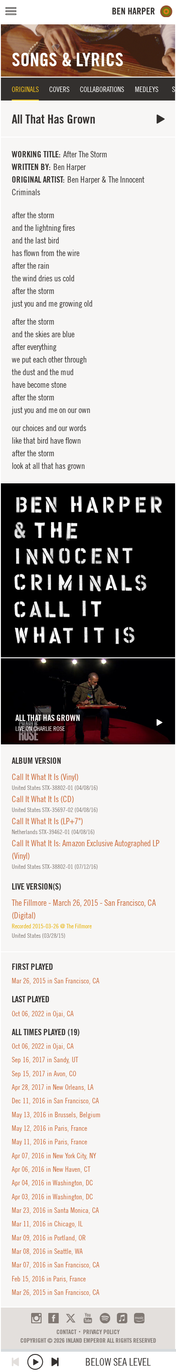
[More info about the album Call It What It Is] (88, 570)
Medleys (146, 89)
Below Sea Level (118, 1362)
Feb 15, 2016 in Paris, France (49, 1278)
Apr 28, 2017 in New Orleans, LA (52, 1087)
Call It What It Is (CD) (43, 799)
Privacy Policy (101, 1332)
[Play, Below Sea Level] (35, 1362)
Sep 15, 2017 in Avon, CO (44, 1073)
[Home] (142, 11)
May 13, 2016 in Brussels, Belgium (56, 1114)
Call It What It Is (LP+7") (47, 821)
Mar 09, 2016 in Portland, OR (49, 1237)
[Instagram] (36, 1318)
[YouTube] (88, 1318)
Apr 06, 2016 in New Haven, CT (51, 1169)
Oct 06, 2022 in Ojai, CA (43, 1013)
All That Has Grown (161, 119)
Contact (66, 1332)
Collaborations (102, 89)
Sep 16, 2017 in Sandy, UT (45, 1059)
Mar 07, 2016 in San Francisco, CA (55, 1264)
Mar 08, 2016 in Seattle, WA (47, 1251)
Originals (25, 89)
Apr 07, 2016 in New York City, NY (54, 1155)
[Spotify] (105, 1318)
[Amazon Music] (139, 1318)
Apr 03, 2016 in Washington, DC (52, 1196)
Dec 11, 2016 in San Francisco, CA (55, 1100)
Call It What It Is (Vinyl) (45, 777)
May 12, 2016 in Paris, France (49, 1128)
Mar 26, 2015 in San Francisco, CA (55, 980)
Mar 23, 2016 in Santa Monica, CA (55, 1210)
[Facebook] (53, 1318)
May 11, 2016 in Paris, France (49, 1141)
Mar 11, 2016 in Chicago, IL (47, 1223)
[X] (70, 1318)
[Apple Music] (122, 1318)
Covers (59, 89)
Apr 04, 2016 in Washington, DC (52, 1182)
